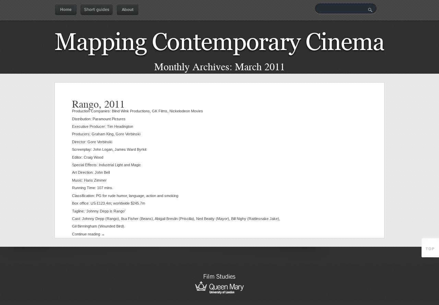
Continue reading (88, 234)
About (128, 9)
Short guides (96, 9)
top (430, 249)
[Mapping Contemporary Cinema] (219, 59)
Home (66, 9)
